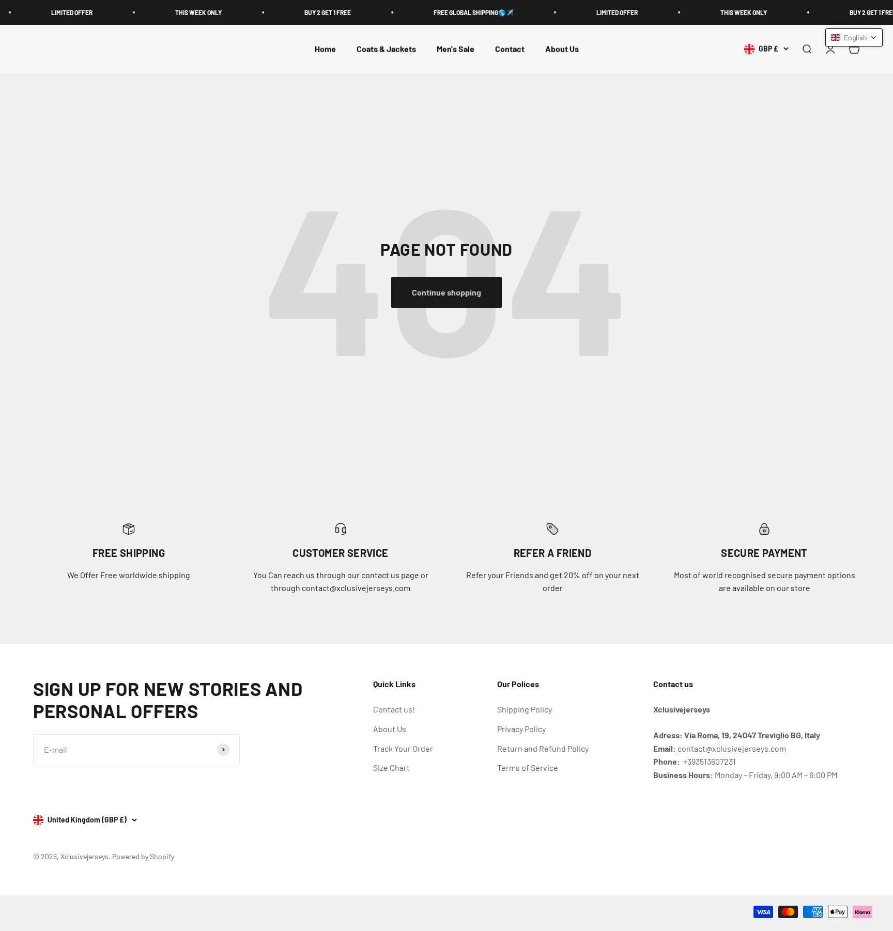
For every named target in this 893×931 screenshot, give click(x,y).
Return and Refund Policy (543, 748)
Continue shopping (446, 292)
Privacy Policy (521, 729)
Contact (510, 49)
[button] (854, 37)
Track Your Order (403, 748)
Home (325, 49)
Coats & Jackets (386, 49)
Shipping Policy (524, 709)
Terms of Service (527, 767)
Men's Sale (455, 49)
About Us (562, 49)
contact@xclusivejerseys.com (732, 748)
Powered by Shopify (143, 856)
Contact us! (394, 709)
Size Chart (391, 767)
